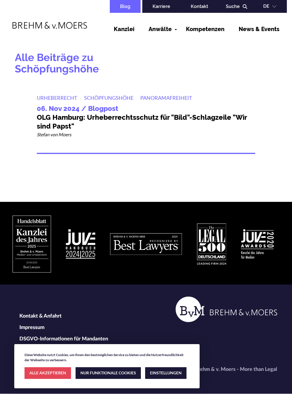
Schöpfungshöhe (108, 98)
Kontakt (199, 6)
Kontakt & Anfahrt (40, 316)
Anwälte (160, 29)
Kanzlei (124, 29)
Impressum (31, 327)
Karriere (161, 6)
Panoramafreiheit (166, 98)
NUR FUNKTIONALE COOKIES (108, 372)
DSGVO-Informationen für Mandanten (63, 339)
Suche (233, 6)
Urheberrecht (57, 98)
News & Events (259, 29)
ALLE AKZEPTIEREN (47, 372)
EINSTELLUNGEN (166, 372)
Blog (125, 6)
